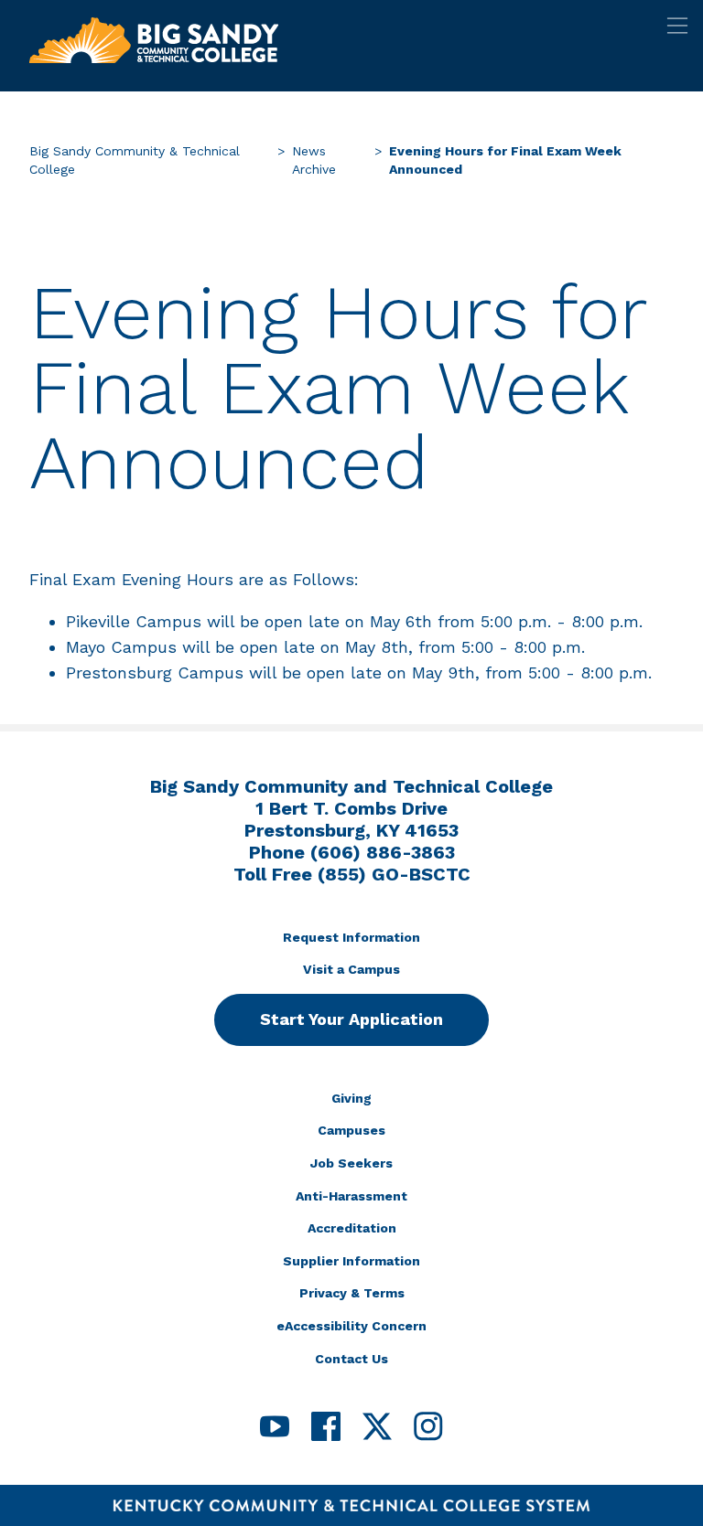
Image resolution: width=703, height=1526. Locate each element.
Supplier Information (351, 1261)
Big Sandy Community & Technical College (134, 160)
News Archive (314, 160)
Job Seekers (351, 1163)
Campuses (351, 1130)
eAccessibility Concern (351, 1325)
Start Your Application (351, 1019)
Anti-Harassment (351, 1196)
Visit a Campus (351, 969)
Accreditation (352, 1228)
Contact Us (351, 1358)
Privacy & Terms (352, 1293)
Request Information (351, 937)
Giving (351, 1098)
